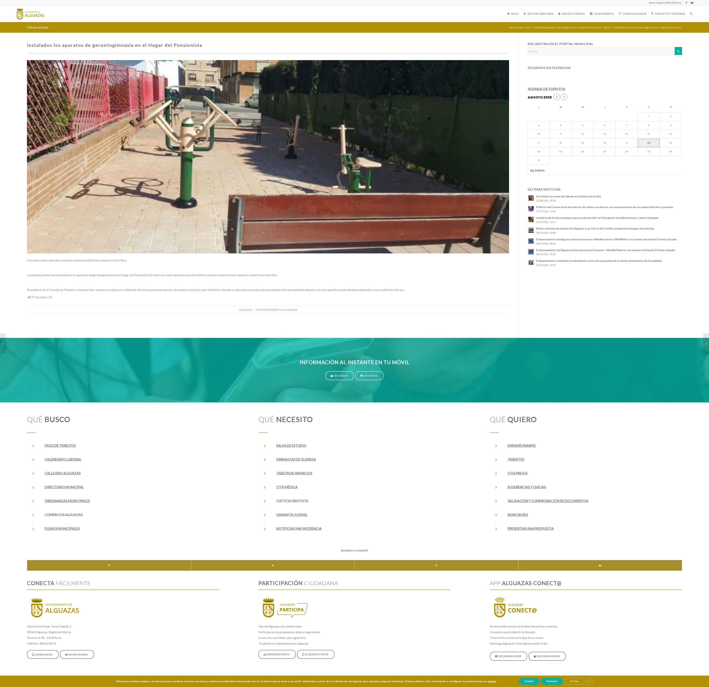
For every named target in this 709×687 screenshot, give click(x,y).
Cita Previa (518, 473)
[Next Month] (564, 97)
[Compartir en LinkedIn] (600, 565)
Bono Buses (518, 515)
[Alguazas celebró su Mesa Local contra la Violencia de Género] (3, 343)
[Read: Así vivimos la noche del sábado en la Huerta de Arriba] (531, 198)
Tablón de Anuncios (294, 473)
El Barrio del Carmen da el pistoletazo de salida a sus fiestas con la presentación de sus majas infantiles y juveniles (604, 207)
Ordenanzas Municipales (67, 501)
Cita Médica (287, 487)
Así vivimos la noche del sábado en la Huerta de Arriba (568, 196)
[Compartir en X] (273, 565)
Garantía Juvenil (291, 515)
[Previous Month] (557, 97)
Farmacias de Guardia (296, 459)
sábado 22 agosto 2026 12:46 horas (665, 2)
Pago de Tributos (60, 446)
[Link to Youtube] (692, 3)
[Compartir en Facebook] (109, 565)
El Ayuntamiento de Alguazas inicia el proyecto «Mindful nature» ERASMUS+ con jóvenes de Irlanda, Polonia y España (606, 239)
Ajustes (574, 681)
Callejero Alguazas (63, 473)
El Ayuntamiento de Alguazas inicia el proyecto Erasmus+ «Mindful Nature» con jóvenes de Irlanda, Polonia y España (605, 250)
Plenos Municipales (62, 529)
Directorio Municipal (64, 487)
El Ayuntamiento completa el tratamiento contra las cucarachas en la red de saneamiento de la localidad (599, 260)
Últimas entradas (38, 27)
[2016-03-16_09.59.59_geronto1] (268, 156)
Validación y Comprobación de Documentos (548, 501)
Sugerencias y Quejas (527, 487)
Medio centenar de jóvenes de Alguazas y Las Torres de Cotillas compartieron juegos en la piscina (595, 228)
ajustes (491, 681)
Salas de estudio (291, 446)
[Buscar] (691, 14)
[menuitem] (664, 3)
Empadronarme (522, 446)
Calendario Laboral (63, 459)
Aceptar (529, 681)
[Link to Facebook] (686, 3)
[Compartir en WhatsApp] (436, 565)
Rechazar (551, 681)
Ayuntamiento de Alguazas (279, 309)
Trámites (516, 459)
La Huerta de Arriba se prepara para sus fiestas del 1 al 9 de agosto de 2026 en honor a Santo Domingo (597, 217)
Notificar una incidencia (299, 529)
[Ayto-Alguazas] (30, 14)
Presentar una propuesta (531, 529)
